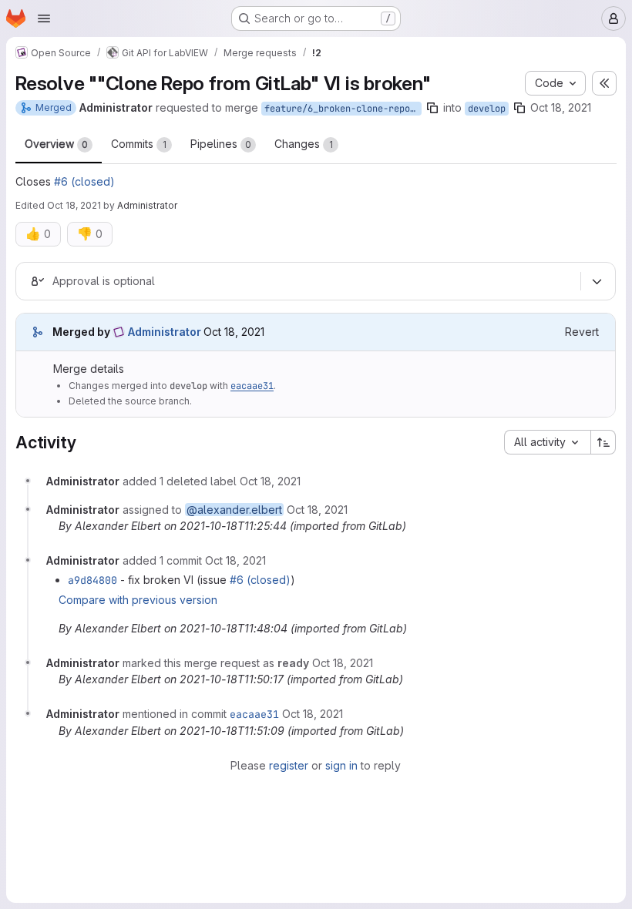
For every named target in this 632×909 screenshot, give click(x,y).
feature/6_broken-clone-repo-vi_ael (343, 108)
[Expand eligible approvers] (596, 281)
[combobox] (547, 442)
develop (487, 108)
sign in (341, 765)
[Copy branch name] (432, 108)
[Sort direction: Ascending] (603, 442)
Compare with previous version (138, 599)
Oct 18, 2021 (560, 107)
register (288, 765)
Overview (56, 143)
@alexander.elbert (234, 509)
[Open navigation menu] (44, 18)
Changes (303, 143)
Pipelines (220, 143)
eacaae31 (252, 386)
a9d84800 (92, 580)
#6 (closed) (84, 181)
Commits (138, 143)
